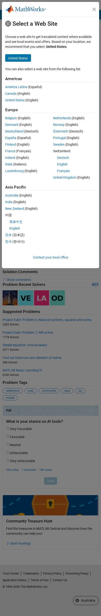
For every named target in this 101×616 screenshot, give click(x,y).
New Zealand (14, 208)
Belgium (11, 118)
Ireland (10, 158)
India (8, 202)
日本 (8, 235)
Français (63, 171)
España (10, 138)
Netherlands (62, 118)
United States (15, 100)
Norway (59, 125)
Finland (10, 144)
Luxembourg (14, 171)
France (10, 151)
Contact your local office (50, 257)
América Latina (16, 87)
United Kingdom (64, 177)
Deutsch (63, 158)
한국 (8, 241)
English (62, 164)
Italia (8, 164)
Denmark (11, 125)
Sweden (59, 144)
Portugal (59, 138)
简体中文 (16, 222)
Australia (11, 195)
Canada (11, 93)
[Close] (94, 9)
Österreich (60, 131)
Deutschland (14, 131)
